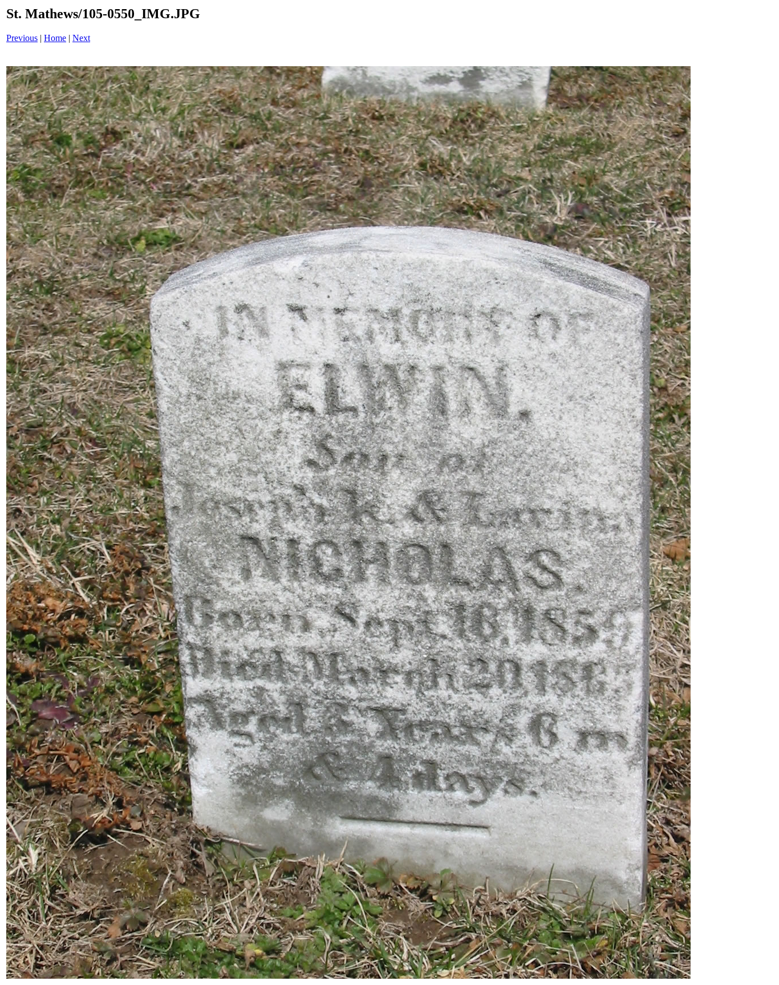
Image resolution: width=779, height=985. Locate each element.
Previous (22, 38)
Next (81, 38)
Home (55, 38)
